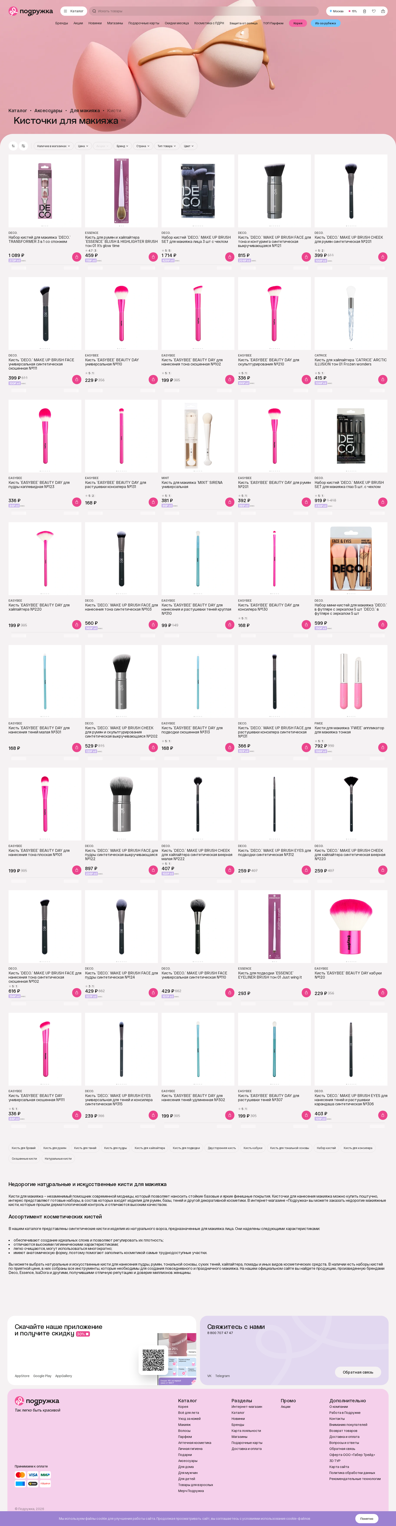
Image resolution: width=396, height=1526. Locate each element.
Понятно (366, 1518)
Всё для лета (188, 1413)
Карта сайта (339, 1467)
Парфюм (185, 1437)
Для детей (186, 1479)
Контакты (337, 1419)
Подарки (185, 1455)
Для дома (186, 1467)
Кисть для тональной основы (289, 1147)
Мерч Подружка (191, 1491)
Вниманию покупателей (348, 1425)
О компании (338, 1407)
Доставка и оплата (247, 1449)
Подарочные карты (247, 1443)
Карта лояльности (246, 1431)
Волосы (184, 1431)
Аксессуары (187, 1461)
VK (209, 1376)
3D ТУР (335, 1461)
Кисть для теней (85, 1147)
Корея (183, 1407)
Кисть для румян (54, 1147)
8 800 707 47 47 (220, 1333)
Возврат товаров (343, 1431)
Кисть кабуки (253, 1147)
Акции (285, 1407)
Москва (338, 11)
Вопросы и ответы (344, 1443)
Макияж (184, 1425)
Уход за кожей (189, 1419)
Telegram (222, 1376)
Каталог (238, 1413)
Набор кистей (326, 1147)
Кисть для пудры (115, 1147)
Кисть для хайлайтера (150, 1147)
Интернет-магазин (247, 1407)
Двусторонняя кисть (222, 1147)
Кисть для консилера (358, 1147)
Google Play (42, 1376)
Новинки (238, 1419)
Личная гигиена (190, 1449)
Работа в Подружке (345, 1413)
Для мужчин (188, 1473)
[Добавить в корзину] (76, 257)
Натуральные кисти (58, 1158)
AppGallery (63, 1376)
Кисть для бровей (24, 1147)
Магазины (239, 1437)
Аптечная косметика (194, 1443)
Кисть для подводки (186, 1147)
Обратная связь (358, 1372)
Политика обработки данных (352, 1473)
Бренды (238, 1425)
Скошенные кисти (24, 1158)
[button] (23, 146)
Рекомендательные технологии (355, 1479)
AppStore (22, 1376)
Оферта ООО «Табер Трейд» (352, 1455)
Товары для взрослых (195, 1485)
